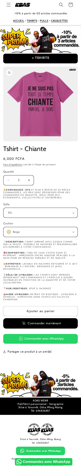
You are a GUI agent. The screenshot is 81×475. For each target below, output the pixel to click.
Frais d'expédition (12, 164)
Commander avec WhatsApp (44, 338)
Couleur (8, 223)
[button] (8, 5)
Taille (6, 204)
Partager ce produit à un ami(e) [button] (30, 351)
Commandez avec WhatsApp (43, 451)
